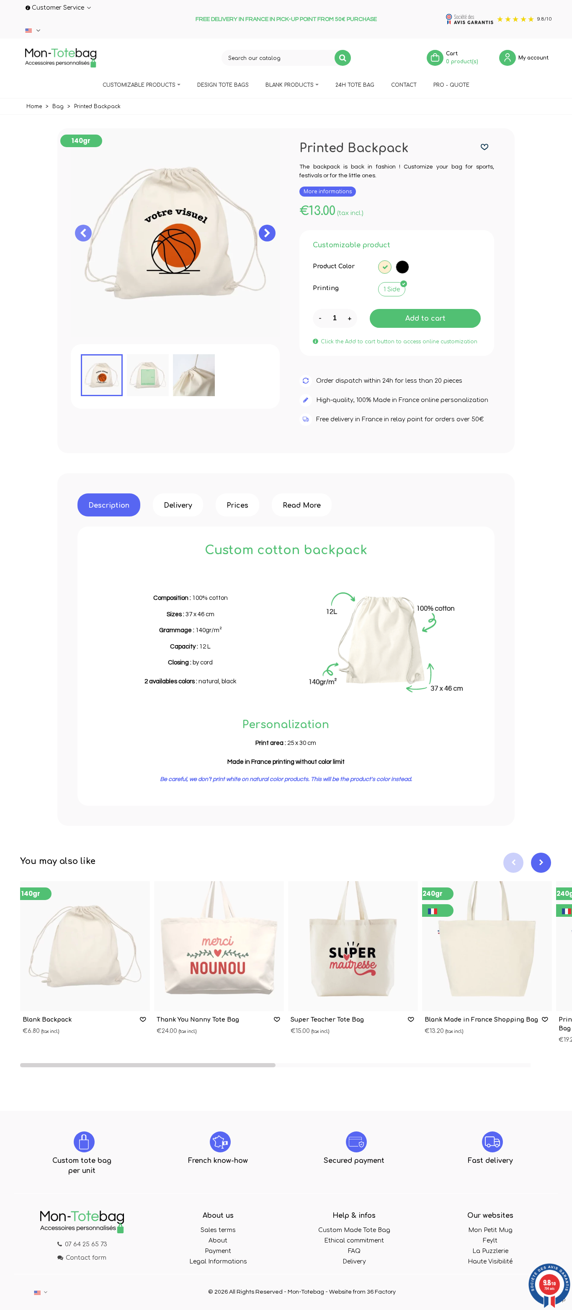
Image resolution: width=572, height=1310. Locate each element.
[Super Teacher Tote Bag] (353, 946)
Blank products (289, 85)
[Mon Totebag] (60, 57)
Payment (218, 1251)
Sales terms (218, 1230)
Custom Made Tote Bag (354, 1230)
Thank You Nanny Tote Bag (198, 1020)
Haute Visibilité (490, 1261)
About (218, 1240)
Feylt (490, 1240)
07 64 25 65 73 (86, 1244)
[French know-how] (220, 1141)
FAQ (354, 1251)
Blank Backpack (47, 1020)
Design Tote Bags (223, 85)
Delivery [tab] (178, 505)
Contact (404, 85)
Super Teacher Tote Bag (327, 1020)
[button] (267, 233)
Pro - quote (451, 85)
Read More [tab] (302, 505)
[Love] (485, 147)
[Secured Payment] (356, 1141)
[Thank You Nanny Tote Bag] (219, 946)
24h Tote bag (354, 85)
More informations (328, 192)
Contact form (86, 1258)
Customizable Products (139, 85)
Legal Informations (218, 1261)
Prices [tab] (237, 505)
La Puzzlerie (490, 1251)
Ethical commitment (354, 1240)
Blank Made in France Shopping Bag (481, 1020)
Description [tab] (108, 505)
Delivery (354, 1261)
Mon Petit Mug (490, 1230)
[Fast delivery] (492, 1141)
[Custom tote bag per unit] (84, 1141)
